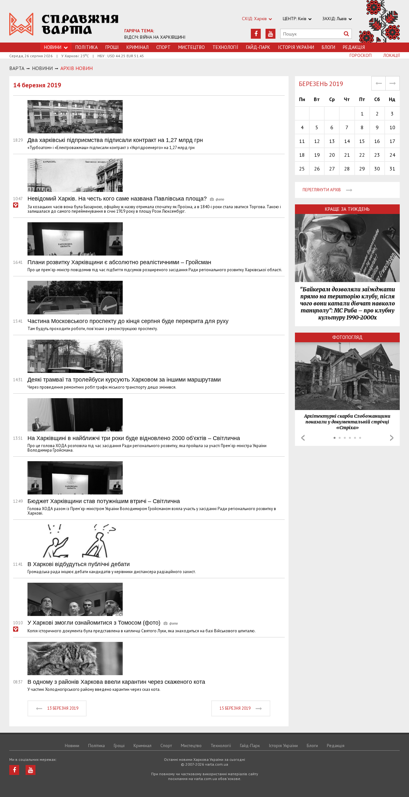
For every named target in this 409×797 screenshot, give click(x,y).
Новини (72, 745)
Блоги (328, 47)
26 (317, 168)
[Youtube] (270, 34)
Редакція (354, 47)
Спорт (163, 47)
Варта (16, 68)
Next (391, 438)
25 (302, 168)
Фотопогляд (347, 337)
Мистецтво (191, 47)
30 (377, 168)
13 (332, 141)
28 (347, 168)
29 (362, 168)
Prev (303, 438)
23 (377, 155)
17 (392, 141)
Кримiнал (138, 47)
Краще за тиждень (347, 209)
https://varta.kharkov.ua (64, 25)
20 (332, 155)
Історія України (296, 47)
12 (317, 141)
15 (362, 141)
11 (302, 141)
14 (347, 141)
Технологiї (225, 47)
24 (392, 155)
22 (362, 155)
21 (347, 155)
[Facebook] (256, 34)
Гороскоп (361, 55)
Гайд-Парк (258, 47)
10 (392, 127)
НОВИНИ (42, 68)
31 (392, 168)
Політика (86, 47)
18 (302, 155)
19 (317, 155)
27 (332, 168)
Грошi (112, 47)
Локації (391, 55)
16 (377, 141)
